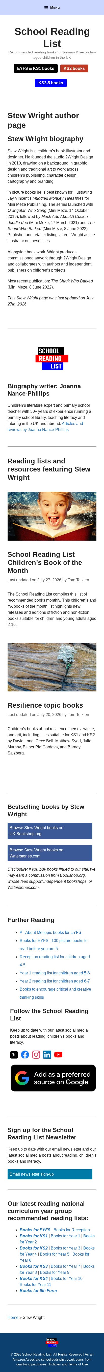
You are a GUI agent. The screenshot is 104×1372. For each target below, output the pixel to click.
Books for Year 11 (35, 1284)
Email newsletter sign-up (32, 1174)
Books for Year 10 (67, 1278)
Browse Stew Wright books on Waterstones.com (36, 853)
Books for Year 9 (54, 1272)
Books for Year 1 (65, 1236)
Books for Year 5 (54, 1254)
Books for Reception (72, 1230)
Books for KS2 (34, 1248)
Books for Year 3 (65, 1248)
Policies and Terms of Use (68, 1364)
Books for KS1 (34, 1236)
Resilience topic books (45, 705)
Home (13, 1317)
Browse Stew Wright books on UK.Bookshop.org (36, 831)
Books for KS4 (34, 1278)
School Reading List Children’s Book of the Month (45, 563)
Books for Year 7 (65, 1266)
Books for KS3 (34, 1266)
